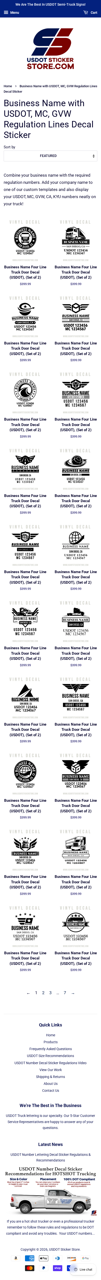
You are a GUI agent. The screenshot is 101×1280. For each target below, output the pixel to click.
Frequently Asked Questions (50, 1049)
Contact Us (50, 1091)
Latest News (50, 1144)
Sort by (9, 147)
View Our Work (50, 1070)
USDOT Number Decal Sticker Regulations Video (50, 1063)
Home (8, 86)
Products (51, 1042)
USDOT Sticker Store (64, 1249)
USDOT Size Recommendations (50, 1056)
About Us (51, 1084)
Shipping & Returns (50, 1077)
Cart (93, 13)
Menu (14, 13)
